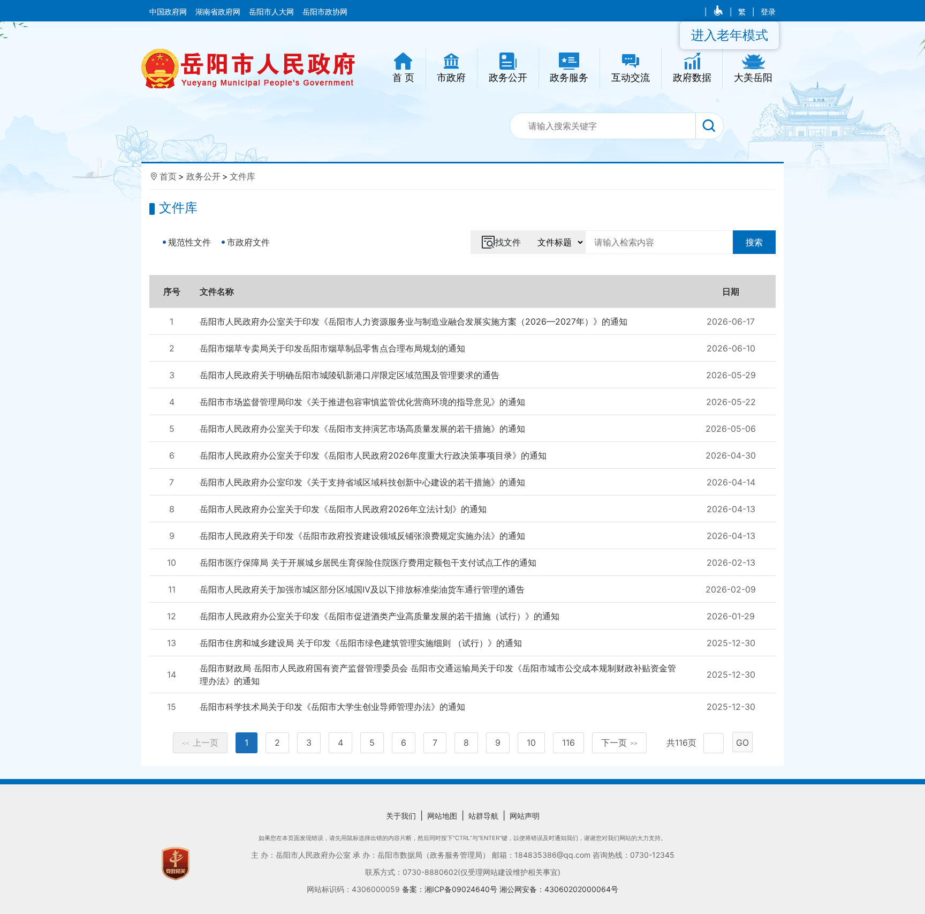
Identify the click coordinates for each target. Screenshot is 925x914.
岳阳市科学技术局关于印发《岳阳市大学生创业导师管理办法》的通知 (332, 706)
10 (531, 742)
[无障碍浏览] (719, 12)
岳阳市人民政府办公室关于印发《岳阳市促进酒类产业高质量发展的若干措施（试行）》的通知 (379, 616)
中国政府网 (169, 12)
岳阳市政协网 (324, 12)
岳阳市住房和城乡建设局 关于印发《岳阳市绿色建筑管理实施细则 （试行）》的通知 (361, 643)
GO (742, 742)
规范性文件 (189, 242)
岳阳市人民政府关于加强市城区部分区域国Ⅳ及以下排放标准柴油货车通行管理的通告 (362, 589)
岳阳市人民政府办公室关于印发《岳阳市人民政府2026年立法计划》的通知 (343, 509)
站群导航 (483, 815)
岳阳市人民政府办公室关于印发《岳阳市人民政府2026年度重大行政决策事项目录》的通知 (373, 455)
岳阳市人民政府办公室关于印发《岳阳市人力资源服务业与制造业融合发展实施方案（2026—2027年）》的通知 (413, 321)
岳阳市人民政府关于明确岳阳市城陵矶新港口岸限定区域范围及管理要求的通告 (349, 375)
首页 (168, 176)
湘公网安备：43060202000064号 (558, 889)
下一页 (619, 742)
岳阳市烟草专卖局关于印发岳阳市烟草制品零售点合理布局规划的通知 (332, 348)
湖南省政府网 (218, 12)
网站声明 (525, 815)
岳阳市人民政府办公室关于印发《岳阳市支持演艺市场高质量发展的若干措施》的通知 (362, 428)
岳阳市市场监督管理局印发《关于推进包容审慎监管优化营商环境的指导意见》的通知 (362, 401)
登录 (768, 12)
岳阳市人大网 (272, 12)
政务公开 (203, 176)
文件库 (242, 176)
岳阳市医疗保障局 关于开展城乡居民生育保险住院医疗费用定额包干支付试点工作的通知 (368, 562)
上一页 (200, 742)
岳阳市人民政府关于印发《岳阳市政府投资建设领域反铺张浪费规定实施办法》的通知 (362, 535)
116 (568, 742)
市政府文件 (248, 242)
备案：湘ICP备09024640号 (450, 889)
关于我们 (401, 815)
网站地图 (442, 815)
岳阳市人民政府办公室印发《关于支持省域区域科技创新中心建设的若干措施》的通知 (362, 482)
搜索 (754, 242)
